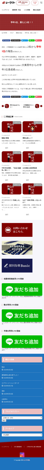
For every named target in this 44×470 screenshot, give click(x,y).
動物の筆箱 (5, 138)
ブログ (12, 33)
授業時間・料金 (16, 10)
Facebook (7, 40)
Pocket (39, 40)
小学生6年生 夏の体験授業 (34, 446)
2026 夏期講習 (18, 446)
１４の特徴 (27, 10)
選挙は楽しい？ (28, 138)
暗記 (3, 367)
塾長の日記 (19, 33)
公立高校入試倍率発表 (30, 168)
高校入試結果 (36, 10)
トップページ (5, 10)
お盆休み (4, 399)
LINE (32, 40)
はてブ (25, 40)
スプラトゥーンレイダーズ (10, 383)
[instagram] (22, 454)
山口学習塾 (27, 460)
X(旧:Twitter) (16, 40)
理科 (3, 391)
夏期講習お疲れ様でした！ (10, 375)
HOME (5, 33)
